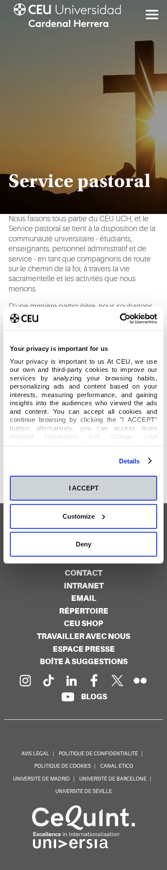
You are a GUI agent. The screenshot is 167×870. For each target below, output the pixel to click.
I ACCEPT (83, 488)
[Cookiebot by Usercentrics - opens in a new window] (120, 318)
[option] (83, 107)
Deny (83, 544)
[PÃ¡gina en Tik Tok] (48, 680)
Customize (79, 516)
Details (129, 460)
